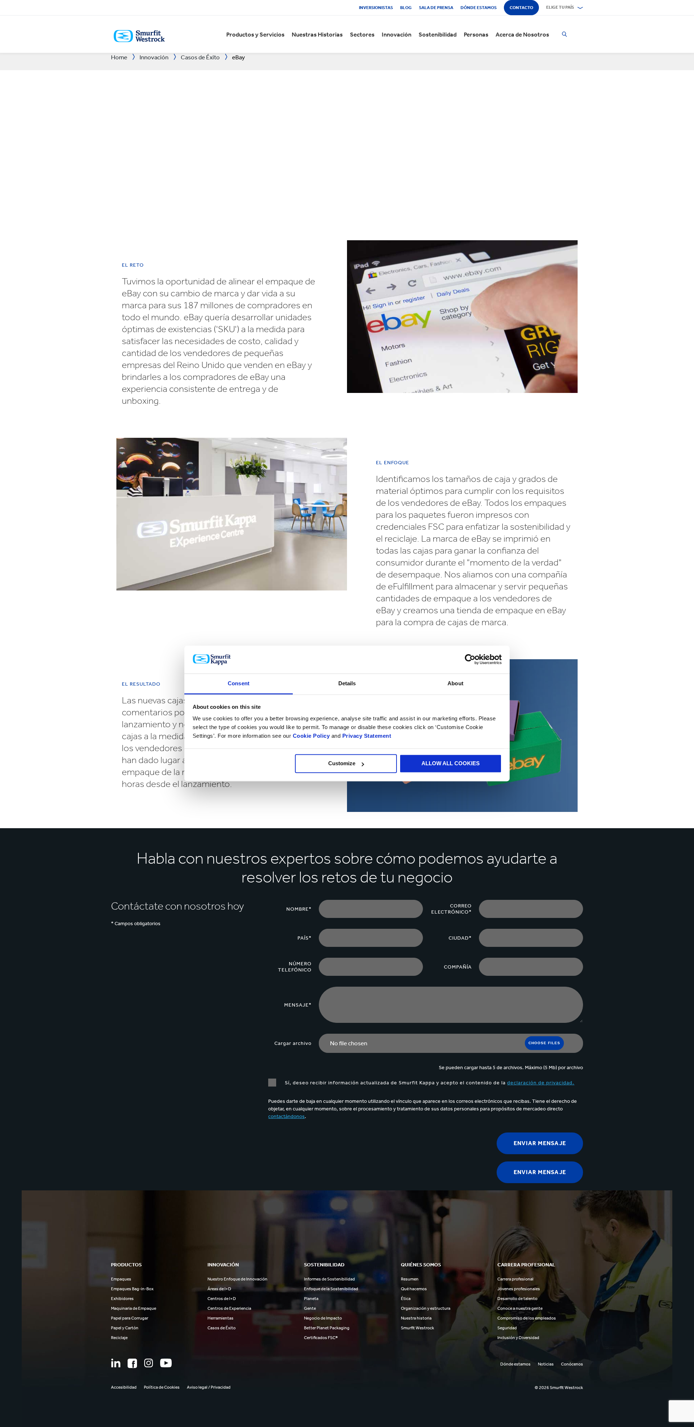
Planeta (311, 1298)
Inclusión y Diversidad (518, 1337)
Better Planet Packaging (327, 1327)
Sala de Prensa (436, 7)
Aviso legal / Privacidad (209, 1387)
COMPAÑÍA (458, 967)
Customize (341, 764)
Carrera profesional (515, 1279)
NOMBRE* (299, 909)
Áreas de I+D (219, 1288)
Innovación (396, 34)
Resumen (410, 1279)
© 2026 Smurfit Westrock (559, 1387)
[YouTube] (166, 1363)
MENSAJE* (298, 1005)
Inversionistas (376, 7)
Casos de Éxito (221, 1327)
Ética (406, 1298)
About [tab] (455, 683)
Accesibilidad (124, 1387)
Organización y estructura (425, 1308)
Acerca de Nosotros (522, 34)
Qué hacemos (414, 1288)
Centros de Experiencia (229, 1308)
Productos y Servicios (255, 34)
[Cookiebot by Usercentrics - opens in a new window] (470, 659)
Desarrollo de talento (517, 1298)
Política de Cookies (162, 1387)
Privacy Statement (365, 736)
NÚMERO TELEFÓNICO (295, 967)
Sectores (362, 34)
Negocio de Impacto (323, 1318)
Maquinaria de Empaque (133, 1308)
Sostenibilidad (438, 34)
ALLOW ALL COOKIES (450, 764)
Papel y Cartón (124, 1327)
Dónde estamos (478, 7)
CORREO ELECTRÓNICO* (451, 909)
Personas (476, 34)
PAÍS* (304, 938)
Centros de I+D (221, 1298)
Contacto (521, 7)
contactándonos (286, 1116)
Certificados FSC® (321, 1337)
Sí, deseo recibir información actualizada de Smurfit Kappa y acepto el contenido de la (428, 1083)
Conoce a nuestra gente (520, 1308)
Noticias (546, 1364)
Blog (406, 7)
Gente (310, 1308)
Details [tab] (347, 683)
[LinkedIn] (115, 1363)
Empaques (121, 1279)
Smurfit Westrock (417, 1327)
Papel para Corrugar (129, 1318)
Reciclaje (119, 1337)
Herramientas (220, 1318)
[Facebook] (132, 1363)
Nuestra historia (416, 1318)
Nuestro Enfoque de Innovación (237, 1279)
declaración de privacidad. (540, 1083)
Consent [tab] (238, 683)
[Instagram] (148, 1363)
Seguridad (507, 1327)
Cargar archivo (293, 1043)
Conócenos (572, 1364)
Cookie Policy (311, 736)
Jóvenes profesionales (518, 1288)
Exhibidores (122, 1298)
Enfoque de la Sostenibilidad (331, 1288)
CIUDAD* (460, 938)
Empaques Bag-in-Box (132, 1288)
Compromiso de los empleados (526, 1318)
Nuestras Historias (317, 34)
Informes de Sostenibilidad (329, 1279)
